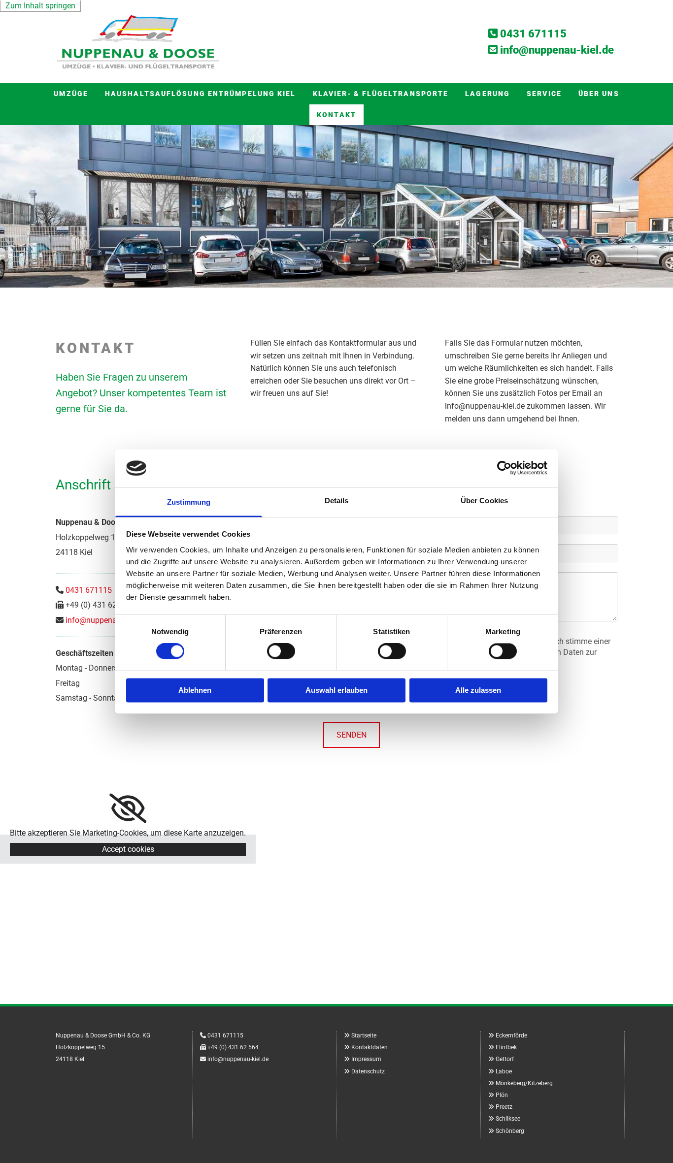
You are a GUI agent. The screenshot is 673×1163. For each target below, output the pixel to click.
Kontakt (336, 115)
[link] (127, 808)
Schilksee (508, 1118)
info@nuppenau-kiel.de (105, 620)
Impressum (366, 1059)
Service (544, 93)
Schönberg (510, 1131)
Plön (502, 1095)
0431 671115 (533, 34)
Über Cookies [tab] (484, 500)
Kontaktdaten (369, 1047)
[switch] (281, 651)
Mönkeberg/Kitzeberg (524, 1083)
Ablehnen (194, 690)
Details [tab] (337, 500)
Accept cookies (128, 849)
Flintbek (506, 1047)
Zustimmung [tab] (189, 502)
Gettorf (505, 1059)
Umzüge (71, 93)
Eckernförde (511, 1035)
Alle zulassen (478, 690)
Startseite (363, 1035)
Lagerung (487, 93)
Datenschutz (368, 1071)
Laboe (504, 1071)
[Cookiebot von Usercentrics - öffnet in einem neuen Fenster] (504, 468)
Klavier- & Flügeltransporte (381, 93)
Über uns (598, 93)
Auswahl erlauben (336, 690)
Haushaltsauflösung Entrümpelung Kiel (200, 93)
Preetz (504, 1106)
